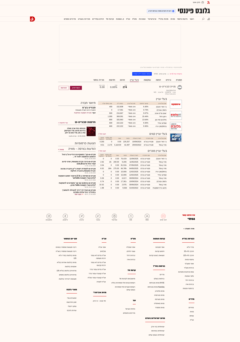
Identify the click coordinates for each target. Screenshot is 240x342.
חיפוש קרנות (159, 251)
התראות (64, 88)
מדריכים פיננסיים (129, 313)
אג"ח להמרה (101, 282)
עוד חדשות (64, 123)
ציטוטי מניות (189, 259)
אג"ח (192, 320)
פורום (122, 80)
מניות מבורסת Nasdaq (156, 287)
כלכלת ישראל (130, 309)
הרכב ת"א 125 (188, 255)
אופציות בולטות (70, 266)
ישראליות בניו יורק (157, 327)
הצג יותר (77, 194)
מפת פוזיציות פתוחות (186, 272)
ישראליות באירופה (157, 331)
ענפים (192, 316)
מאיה (62, 149)
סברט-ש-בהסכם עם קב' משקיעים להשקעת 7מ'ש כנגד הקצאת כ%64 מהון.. (77, 184)
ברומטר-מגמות (188, 288)
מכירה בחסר (98, 80)
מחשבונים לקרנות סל (127, 279)
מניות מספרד (159, 307)
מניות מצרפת (159, 299)
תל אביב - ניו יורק (99, 301)
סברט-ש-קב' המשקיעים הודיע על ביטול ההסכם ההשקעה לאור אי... (79, 155)
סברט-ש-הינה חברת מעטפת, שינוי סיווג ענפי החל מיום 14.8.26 (79, 162)
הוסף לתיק (76, 88)
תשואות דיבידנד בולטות (67, 279)
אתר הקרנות (160, 247)
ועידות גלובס (71, 310)
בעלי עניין (134, 80)
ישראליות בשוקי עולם (156, 335)
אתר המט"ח (130, 247)
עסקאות (147, 80)
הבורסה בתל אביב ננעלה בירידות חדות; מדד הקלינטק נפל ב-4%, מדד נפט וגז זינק (74, 130)
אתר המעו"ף (189, 263)
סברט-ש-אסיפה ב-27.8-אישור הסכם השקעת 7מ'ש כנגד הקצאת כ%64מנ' (77, 177)
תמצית (179, 80)
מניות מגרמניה (159, 295)
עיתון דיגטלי (72, 306)
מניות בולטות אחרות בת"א (66, 262)
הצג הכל (103, 134)
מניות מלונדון (159, 291)
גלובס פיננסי (194, 10)
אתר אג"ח (102, 247)
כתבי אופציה (189, 276)
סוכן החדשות (71, 302)
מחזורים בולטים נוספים (67, 275)
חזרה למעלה (189, 229)
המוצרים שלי (71, 298)
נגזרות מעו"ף (189, 268)
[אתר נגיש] (32, 19)
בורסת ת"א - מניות (166, 67)
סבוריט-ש (156, 67)
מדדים (162, 274)
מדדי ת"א (190, 247)
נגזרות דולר (189, 280)
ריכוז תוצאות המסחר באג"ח (66, 251)
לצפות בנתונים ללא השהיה (142, 74)
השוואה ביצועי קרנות (156, 255)
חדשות (112, 80)
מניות (192, 311)
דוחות (158, 80)
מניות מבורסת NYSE (156, 283)
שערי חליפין (131, 251)
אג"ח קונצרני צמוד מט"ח (97, 277)
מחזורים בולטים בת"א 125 (66, 271)
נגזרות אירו (190, 284)
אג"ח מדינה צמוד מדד (98, 269)
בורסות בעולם (159, 279)
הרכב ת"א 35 (189, 251)
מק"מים (103, 251)
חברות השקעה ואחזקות (83, 113)
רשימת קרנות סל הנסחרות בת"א (123, 283)
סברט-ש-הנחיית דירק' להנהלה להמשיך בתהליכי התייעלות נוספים (79, 191)
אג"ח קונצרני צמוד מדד (97, 273)
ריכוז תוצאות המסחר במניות (66, 247)
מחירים (191, 307)
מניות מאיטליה (159, 303)
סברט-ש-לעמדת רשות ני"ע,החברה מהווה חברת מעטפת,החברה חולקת (78, 170)
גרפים (168, 80)
